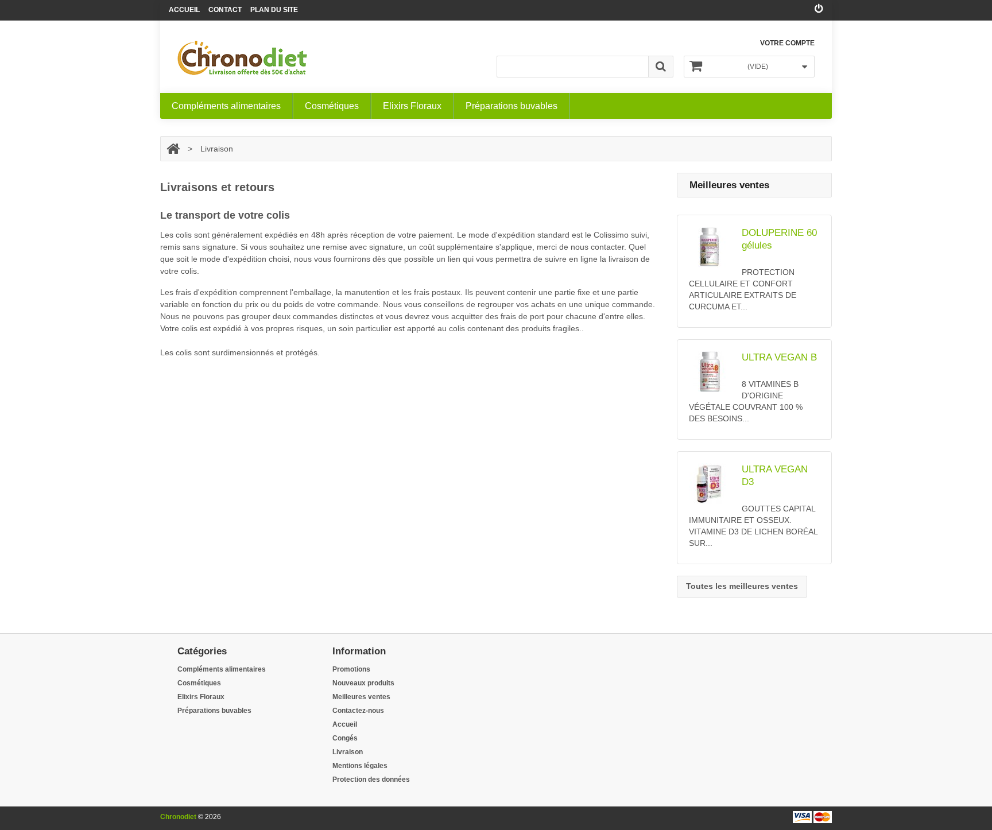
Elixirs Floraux (412, 106)
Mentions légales (360, 766)
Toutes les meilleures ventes (742, 586)
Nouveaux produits (363, 683)
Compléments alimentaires (226, 106)
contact (225, 10)
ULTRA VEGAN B (779, 357)
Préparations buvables (511, 106)
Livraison (347, 752)
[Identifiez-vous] (819, 9)
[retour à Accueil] (173, 148)
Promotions (351, 669)
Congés (345, 738)
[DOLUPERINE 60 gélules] (712, 247)
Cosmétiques (332, 106)
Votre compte (787, 43)
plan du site (274, 10)
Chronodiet (178, 817)
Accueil (184, 10)
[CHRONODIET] (242, 58)
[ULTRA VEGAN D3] (712, 483)
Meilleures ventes (361, 697)
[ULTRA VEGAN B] (712, 371)
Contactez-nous (358, 711)
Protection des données (371, 779)
